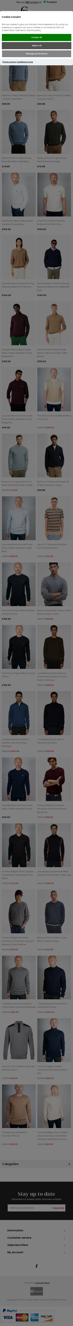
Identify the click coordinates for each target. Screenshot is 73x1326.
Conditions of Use (24, 62)
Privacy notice (9, 62)
